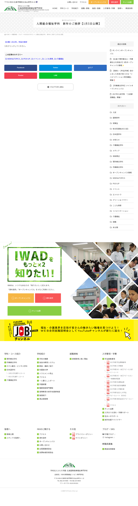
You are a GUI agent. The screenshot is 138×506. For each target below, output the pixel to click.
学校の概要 (43, 358)
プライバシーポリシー (84, 434)
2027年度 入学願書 (116, 366)
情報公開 (10, 434)
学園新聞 (42, 384)
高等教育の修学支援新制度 (49, 391)
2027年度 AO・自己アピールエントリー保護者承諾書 (119, 377)
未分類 (115, 227)
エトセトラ (117, 194)
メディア (116, 150)
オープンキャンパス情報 (122, 172)
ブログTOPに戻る (57, 87)
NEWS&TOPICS (14, 58)
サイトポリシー (82, 437)
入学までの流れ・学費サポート (117, 412)
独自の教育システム (47, 362)
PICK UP (27, 58)
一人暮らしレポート (47, 380)
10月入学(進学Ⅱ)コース (16, 373)
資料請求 (114, 2)
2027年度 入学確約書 (117, 389)
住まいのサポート (111, 416)
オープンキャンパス (98, 2)
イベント (37, 58)
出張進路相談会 (45, 448)
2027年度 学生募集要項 (118, 362)
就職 (114, 222)
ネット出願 (127, 2)
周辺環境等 (43, 399)
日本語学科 (117, 134)
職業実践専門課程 (46, 388)
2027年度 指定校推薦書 (118, 385)
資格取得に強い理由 (80, 358)
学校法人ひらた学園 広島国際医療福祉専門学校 (69, 470)
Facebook (20, 67)
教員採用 (129, 8)
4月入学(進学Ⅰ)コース (16, 376)
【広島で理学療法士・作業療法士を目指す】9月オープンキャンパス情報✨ (121, 62)
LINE (55, 75)
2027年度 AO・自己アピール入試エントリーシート (119, 370)
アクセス (83, 2)
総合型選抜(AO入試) (120, 128)
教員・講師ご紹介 (46, 366)
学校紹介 (74, 8)
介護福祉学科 (118, 145)
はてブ (90, 67)
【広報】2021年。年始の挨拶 (15, 42)
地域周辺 (116, 156)
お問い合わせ (72, 2)
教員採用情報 (110, 449)
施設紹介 (42, 395)
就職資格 (85, 8)
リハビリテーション (120, 211)
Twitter (55, 67)
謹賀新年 (116, 117)
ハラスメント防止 (46, 373)
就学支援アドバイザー (113, 419)
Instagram (109, 437)
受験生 (115, 123)
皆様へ (120, 8)
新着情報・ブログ (17, 34)
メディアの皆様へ (13, 437)
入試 (114, 112)
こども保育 (48, 58)
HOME (54, 8)
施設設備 (96, 8)
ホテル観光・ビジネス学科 (17, 366)
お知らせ (116, 139)
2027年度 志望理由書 (117, 382)
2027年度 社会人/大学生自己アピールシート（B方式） (116, 394)
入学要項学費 (109, 8)
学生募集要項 (110, 358)
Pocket (20, 75)
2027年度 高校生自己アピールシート (119, 400)
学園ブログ (109, 434)
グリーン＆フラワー (120, 200)
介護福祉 (60, 58)
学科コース (64, 8)
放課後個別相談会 (46, 452)
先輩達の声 (43, 369)
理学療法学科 (118, 161)
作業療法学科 (118, 167)
